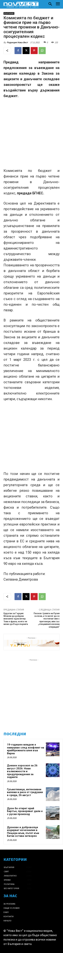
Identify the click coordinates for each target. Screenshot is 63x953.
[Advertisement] (31, 134)
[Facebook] (18, 50)
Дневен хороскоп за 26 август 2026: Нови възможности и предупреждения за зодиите (22, 771)
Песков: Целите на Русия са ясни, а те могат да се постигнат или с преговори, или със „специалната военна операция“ (46, 620)
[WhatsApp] (42, 50)
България (9, 13)
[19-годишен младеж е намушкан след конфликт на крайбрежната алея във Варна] (52, 749)
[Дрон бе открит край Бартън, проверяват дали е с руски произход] (52, 813)
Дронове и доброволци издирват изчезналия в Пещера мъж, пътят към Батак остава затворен (23, 832)
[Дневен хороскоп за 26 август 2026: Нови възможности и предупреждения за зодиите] (52, 770)
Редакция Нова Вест (17, 42)
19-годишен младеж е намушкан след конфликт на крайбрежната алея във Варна (25, 749)
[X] (26, 50)
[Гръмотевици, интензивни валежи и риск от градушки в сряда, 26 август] (52, 794)
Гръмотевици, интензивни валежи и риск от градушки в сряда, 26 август (25, 792)
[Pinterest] (34, 50)
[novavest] (21, 4)
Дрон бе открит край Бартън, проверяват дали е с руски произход (25, 811)
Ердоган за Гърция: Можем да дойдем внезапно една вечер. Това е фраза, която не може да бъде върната (16, 619)
